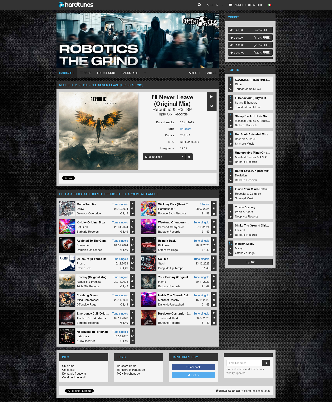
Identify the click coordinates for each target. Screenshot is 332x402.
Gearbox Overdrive (89, 213)
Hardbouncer (166, 209)
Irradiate (96, 281)
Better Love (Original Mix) (252, 171)
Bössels (240, 139)
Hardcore (67, 73)
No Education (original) (92, 332)
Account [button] (214, 5)
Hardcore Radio (126, 366)
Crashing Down (87, 295)
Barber (162, 227)
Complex (255, 193)
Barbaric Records (88, 231)
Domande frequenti (74, 373)
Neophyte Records (247, 216)
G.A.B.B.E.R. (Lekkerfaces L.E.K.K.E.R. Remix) (266, 79)
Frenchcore (106, 73)
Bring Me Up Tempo (170, 268)
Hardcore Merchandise (131, 370)
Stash (161, 263)
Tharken (82, 318)
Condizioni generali (73, 377)
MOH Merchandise (128, 373)
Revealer (240, 193)
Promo (81, 263)
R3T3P (184, 108)
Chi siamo (68, 366)
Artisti (194, 73)
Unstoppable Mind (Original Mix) (257, 152)
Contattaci (68, 370)
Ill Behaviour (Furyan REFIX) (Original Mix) (263, 98)
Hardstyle (130, 73)
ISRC (171, 142)
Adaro (249, 212)
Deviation (241, 175)
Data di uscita (165, 122)
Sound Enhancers (246, 102)
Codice (169, 135)
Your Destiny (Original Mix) (176, 277)
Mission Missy (244, 243)
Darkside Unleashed (89, 250)
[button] (199, 5)
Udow (80, 209)
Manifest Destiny (168, 300)
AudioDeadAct (86, 341)
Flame (162, 281)
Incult (252, 139)
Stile (171, 129)
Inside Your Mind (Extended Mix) (257, 189)
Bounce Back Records (172, 213)
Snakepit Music (244, 143)
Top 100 (250, 262)
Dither (238, 84)
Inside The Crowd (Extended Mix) (180, 295)
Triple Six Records (172, 114)
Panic (238, 212)
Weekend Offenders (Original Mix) (181, 222)
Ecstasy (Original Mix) (91, 277)
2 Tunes (204, 204)
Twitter (194, 375)
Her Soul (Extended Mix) (251, 134)
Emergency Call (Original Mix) (97, 313)
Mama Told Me (86, 204)
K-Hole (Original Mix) (91, 222)
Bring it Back (167, 240)
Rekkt (175, 318)
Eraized (240, 230)
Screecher (83, 245)
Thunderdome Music (248, 89)
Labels (211, 73)
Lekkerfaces (98, 318)
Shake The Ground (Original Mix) (257, 225)
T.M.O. (264, 157)
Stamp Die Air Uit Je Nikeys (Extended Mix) (264, 116)
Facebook (194, 367)
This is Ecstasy (245, 207)
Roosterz (265, 121)
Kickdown (164, 245)
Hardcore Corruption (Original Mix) (181, 313)
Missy (239, 248)
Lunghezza (167, 148)
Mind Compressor (88, 300)
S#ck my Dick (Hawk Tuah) (176, 204)
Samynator (177, 227)
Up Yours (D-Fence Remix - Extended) (102, 259)
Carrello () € (247, 5)
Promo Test (84, 268)
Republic (161, 108)
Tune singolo (120, 204)
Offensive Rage (168, 250)
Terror (85, 73)
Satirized (82, 227)
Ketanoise (83, 336)
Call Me (163, 259)
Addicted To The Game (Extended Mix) (102, 240)
